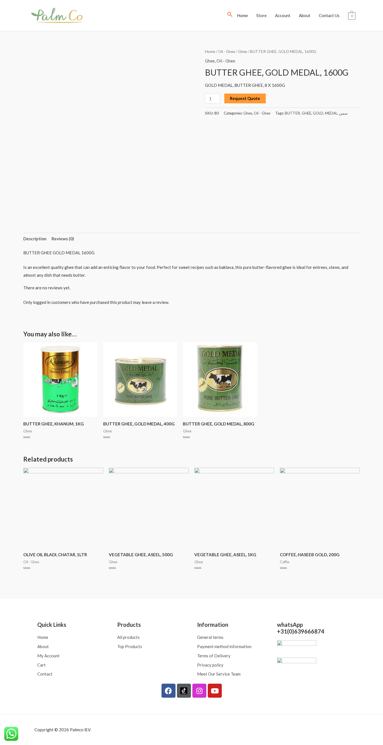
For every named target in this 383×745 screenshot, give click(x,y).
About (304, 15)
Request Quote (245, 98)
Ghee (242, 51)
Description (35, 238)
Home (242, 15)
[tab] (35, 239)
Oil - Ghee (226, 51)
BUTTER (292, 113)
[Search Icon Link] (230, 15)
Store (261, 15)
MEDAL (331, 113)
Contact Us (329, 15)
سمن (343, 113)
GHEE (306, 113)
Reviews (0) (63, 238)
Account (282, 15)
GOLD (318, 113)
